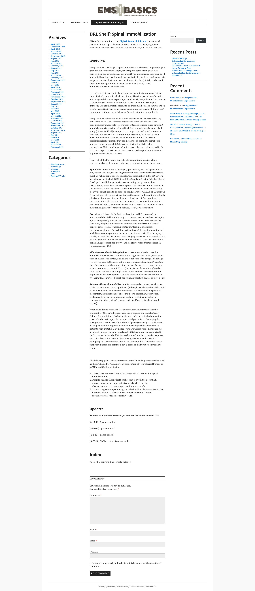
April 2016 (55, 49)
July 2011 (54, 135)
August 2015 (56, 58)
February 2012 (57, 118)
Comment (95, 495)
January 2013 (56, 94)
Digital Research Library (108, 22)
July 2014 (55, 70)
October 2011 (56, 128)
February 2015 (57, 66)
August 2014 (56, 68)
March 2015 (56, 63)
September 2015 (58, 56)
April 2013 (55, 87)
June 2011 (55, 137)
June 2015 (55, 61)
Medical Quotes (138, 22)
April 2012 (55, 113)
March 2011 (56, 145)
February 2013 (57, 92)
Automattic (151, 586)
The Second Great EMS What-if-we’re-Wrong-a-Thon (186, 67)
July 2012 (55, 106)
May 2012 (55, 111)
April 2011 (55, 142)
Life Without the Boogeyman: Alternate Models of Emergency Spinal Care (186, 72)
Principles (55, 171)
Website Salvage (179, 58)
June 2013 (55, 82)
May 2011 (55, 140)
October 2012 (57, 99)
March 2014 (56, 75)
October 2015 (57, 54)
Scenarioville (78, 22)
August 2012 (56, 104)
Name (93, 529)
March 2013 (56, 90)
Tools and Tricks (58, 176)
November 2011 (57, 125)
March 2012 (56, 116)
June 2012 (55, 109)
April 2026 (55, 44)
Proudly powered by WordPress (113, 586)
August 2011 (56, 133)
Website (94, 552)
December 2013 (58, 80)
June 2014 (55, 73)
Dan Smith (174, 139)
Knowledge (56, 166)
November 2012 (58, 97)
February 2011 (57, 147)
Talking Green (178, 63)
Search (173, 36)
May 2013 (55, 85)
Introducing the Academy (183, 61)
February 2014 (57, 78)
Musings (54, 169)
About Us (56, 22)
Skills (53, 174)
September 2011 (58, 130)
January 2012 (56, 121)
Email (93, 540)
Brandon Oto (175, 98)
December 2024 (58, 47)
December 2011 (57, 123)
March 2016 (56, 51)
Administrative (57, 164)
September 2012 (58, 102)
